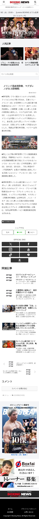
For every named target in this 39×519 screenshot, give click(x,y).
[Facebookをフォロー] (28, 244)
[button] (35, 57)
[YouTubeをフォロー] (28, 249)
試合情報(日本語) (9, 221)
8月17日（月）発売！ (19, 455)
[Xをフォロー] (10, 244)
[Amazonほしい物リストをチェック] (19, 260)
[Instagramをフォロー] (10, 249)
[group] (12, 57)
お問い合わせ (28, 512)
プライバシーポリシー (28, 509)
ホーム (10, 509)
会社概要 (10, 512)
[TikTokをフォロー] (10, 255)
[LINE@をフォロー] (28, 255)
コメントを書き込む (19, 388)
